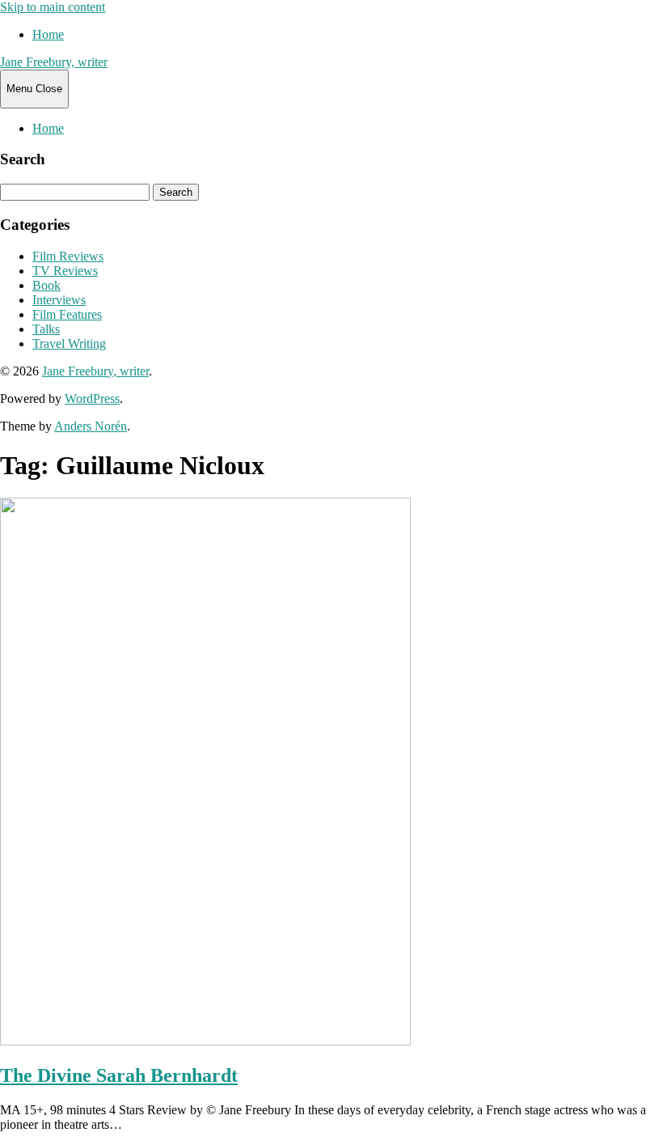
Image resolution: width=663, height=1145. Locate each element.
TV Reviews (65, 271)
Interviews (59, 300)
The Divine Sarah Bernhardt (119, 1075)
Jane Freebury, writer (54, 62)
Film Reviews (67, 256)
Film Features (67, 314)
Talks (46, 329)
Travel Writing (69, 343)
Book (46, 285)
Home (48, 34)
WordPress (92, 398)
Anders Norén (90, 426)
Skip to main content (52, 7)
